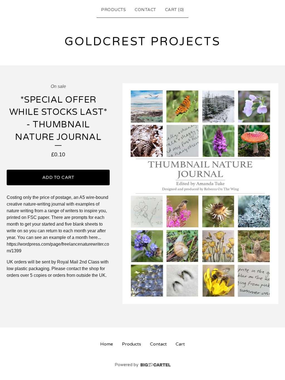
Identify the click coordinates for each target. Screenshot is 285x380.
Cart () (174, 9)
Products (113, 9)
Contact (145, 9)
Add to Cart (58, 177)
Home (106, 344)
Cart (180, 344)
